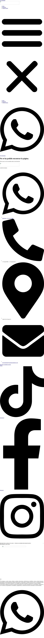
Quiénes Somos (5, 8)
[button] (22, 54)
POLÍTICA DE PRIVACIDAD (37, 543)
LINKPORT (12, 544)
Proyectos (4, 7)
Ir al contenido (2, 0)
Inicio (3, 6)
